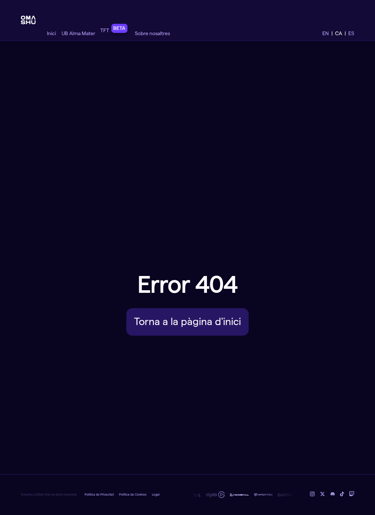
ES (351, 33)
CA (338, 33)
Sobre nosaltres (152, 33)
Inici (51, 33)
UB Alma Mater (78, 33)
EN (325, 33)
